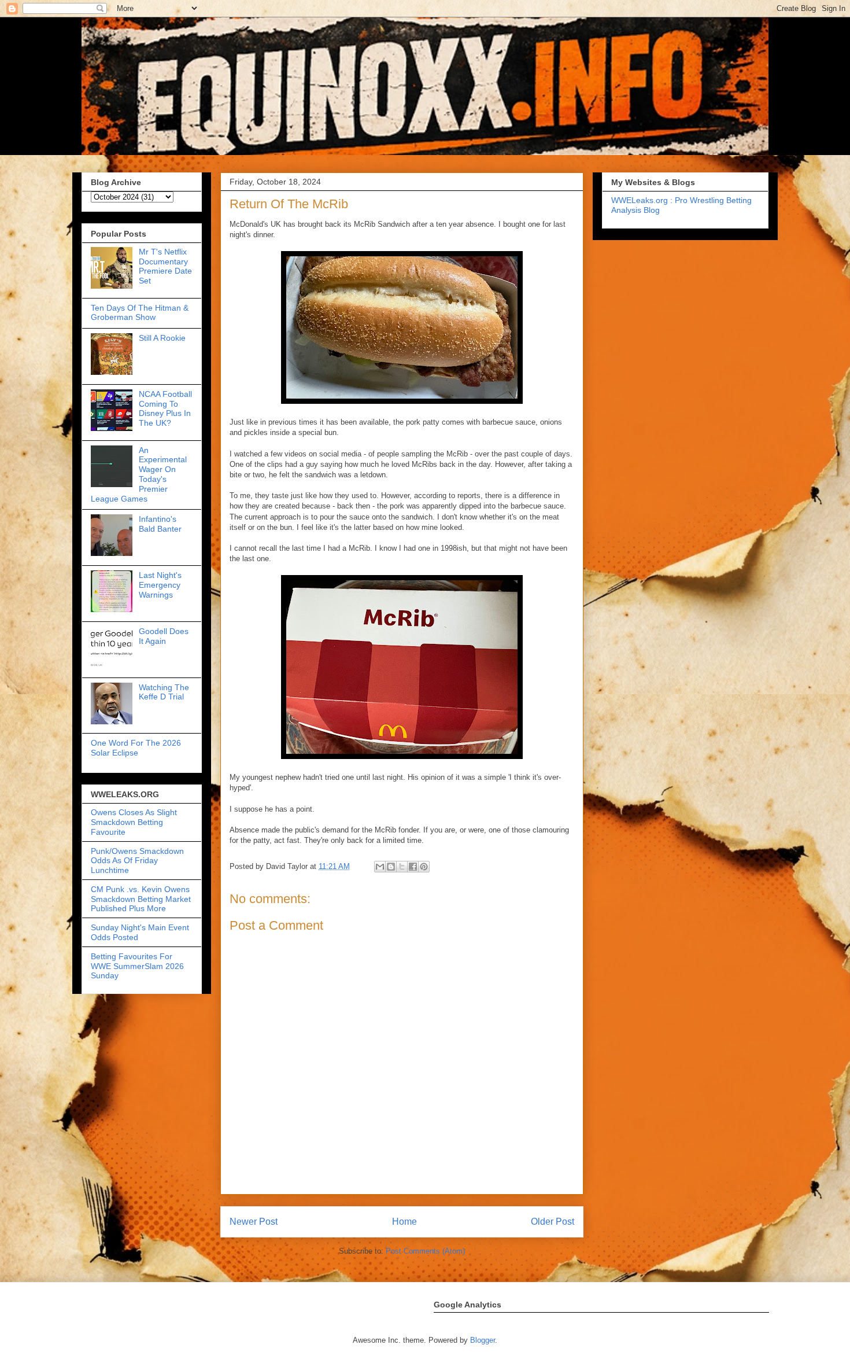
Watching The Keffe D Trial (164, 692)
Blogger (482, 1340)
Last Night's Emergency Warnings (160, 584)
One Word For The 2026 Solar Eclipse (136, 747)
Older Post (552, 1221)
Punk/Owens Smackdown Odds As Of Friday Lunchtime (137, 860)
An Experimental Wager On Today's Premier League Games (139, 474)
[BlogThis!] (391, 866)
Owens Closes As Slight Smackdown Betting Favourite (134, 822)
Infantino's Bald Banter (160, 523)
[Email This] (380, 866)
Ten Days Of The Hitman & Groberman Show (140, 312)
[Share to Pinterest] (424, 866)
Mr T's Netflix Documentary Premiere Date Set (165, 266)
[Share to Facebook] (413, 866)
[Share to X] (402, 866)
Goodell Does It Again (164, 636)
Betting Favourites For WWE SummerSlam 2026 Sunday (137, 966)
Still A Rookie (162, 337)
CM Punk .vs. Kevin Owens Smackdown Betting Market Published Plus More (141, 899)
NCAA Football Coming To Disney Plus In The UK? (165, 408)
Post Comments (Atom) (425, 1251)
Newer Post (254, 1221)
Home (404, 1221)
